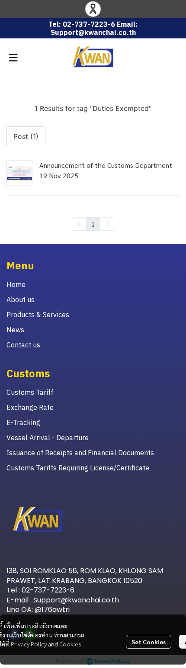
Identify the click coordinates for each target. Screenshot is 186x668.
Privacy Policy (29, 644)
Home (16, 284)
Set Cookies (148, 642)
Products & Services (37, 314)
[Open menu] (13, 57)
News (15, 329)
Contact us (23, 344)
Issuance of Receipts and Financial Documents (80, 452)
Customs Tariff (29, 392)
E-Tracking (23, 422)
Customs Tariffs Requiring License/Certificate (77, 467)
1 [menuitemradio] (93, 224)
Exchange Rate (30, 407)
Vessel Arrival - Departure (47, 437)
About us (20, 299)
